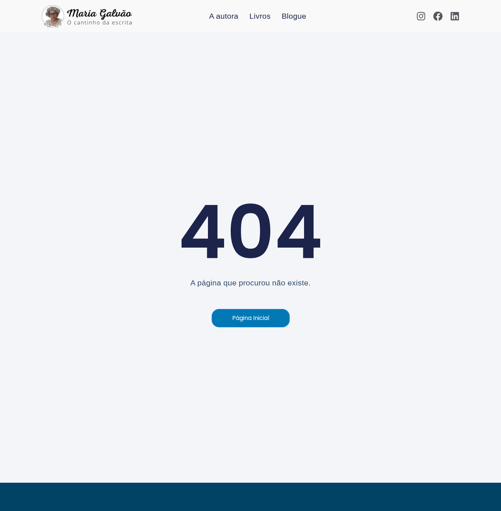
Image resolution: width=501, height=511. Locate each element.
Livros (260, 16)
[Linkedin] (455, 16)
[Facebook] (438, 16)
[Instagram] (421, 16)
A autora (223, 16)
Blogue (294, 16)
